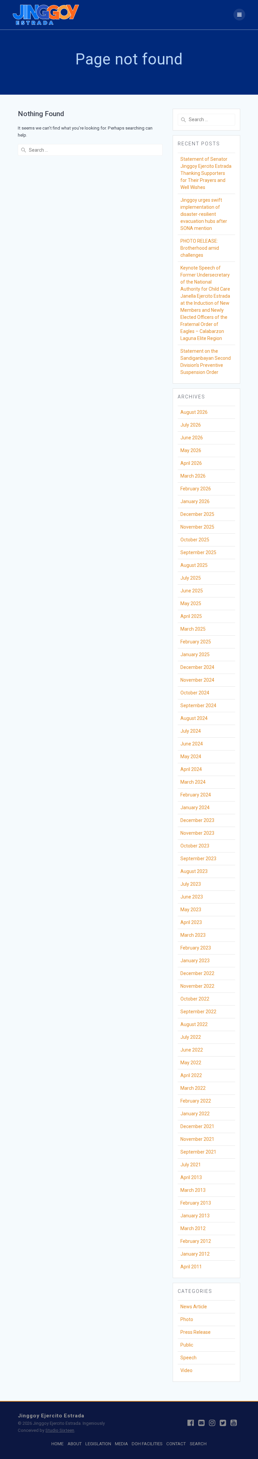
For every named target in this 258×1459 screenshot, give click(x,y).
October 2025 (194, 539)
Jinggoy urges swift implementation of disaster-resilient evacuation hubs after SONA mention (203, 214)
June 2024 (191, 743)
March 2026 (193, 476)
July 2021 (190, 1164)
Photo (186, 1319)
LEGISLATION (98, 1443)
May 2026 (190, 450)
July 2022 (190, 1037)
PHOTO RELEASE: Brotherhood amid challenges (199, 248)
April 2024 (191, 769)
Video (186, 1370)
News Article (193, 1306)
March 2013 (193, 1190)
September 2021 (198, 1152)
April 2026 (191, 463)
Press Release (195, 1332)
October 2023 (194, 845)
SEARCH (198, 1443)
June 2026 (191, 437)
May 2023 (190, 909)
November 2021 (197, 1139)
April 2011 (191, 1266)
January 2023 (195, 960)
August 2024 (194, 718)
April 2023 (191, 922)
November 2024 (197, 680)
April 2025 (191, 616)
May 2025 (190, 603)
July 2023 (190, 884)
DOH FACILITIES (147, 1443)
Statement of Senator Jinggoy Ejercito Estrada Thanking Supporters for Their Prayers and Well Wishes (205, 173)
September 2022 (198, 1011)
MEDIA (121, 1443)
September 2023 (198, 858)
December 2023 (197, 820)
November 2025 (197, 527)
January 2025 (195, 654)
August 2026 (194, 412)
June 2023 (191, 896)
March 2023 (193, 935)
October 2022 (194, 999)
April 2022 (191, 1075)
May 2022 (190, 1062)
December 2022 (197, 973)
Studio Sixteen (59, 1430)
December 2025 (197, 514)
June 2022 (191, 1050)
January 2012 (195, 1254)
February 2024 (195, 794)
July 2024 (190, 731)
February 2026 (195, 488)
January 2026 (195, 501)
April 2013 (191, 1177)
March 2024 (193, 782)
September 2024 (198, 705)
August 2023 (194, 871)
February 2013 (195, 1203)
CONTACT (176, 1443)
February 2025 (195, 641)
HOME (57, 1443)
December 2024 (197, 667)
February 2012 (195, 1241)
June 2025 (191, 590)
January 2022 (195, 1113)
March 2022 (193, 1088)
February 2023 (195, 948)
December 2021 (197, 1126)
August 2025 (194, 565)
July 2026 (190, 425)
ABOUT (75, 1443)
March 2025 (193, 629)
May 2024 (190, 756)
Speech (188, 1357)
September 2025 (198, 552)
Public (186, 1345)
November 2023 (197, 833)
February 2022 (195, 1101)
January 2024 (195, 807)
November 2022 (197, 986)
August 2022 (194, 1024)
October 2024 (194, 692)
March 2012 (193, 1228)
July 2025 (190, 578)
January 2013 (195, 1215)
